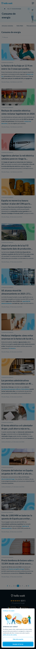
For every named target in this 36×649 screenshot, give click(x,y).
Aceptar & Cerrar (18, 644)
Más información (18, 639)
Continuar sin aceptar (9, 610)
